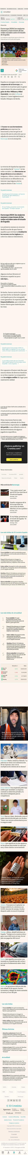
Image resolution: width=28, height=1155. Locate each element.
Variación (14, 665)
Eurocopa (21, 22)
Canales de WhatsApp (13, 1116)
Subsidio (7, 1096)
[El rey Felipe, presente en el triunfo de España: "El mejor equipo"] (5, 519)
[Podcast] (9, 1113)
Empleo (23, 1087)
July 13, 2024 (13, 269)
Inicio (14, 1153)
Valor (25, 665)
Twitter (18, 183)
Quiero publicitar (16, 459)
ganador (21, 474)
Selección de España (6, 478)
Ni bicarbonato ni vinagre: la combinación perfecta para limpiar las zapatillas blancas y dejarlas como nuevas (13, 561)
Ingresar (25, 1153)
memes (17, 169)
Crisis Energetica (21, 1091)
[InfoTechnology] (18, 1113)
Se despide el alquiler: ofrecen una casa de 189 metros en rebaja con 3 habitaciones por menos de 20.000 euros (14, 583)
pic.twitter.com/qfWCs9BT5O (13, 336)
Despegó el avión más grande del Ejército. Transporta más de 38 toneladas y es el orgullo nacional (14, 568)
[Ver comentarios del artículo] (19, 77)
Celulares (14, 1087)
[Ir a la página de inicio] (2, 12)
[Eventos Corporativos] (15, 1110)
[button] (24, 979)
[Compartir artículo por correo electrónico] (15, 77)
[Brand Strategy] (23, 1110)
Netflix (4, 1087)
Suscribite (23, 1116)
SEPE (3, 1091)
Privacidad (14, 1134)
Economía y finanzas (16, 15)
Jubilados (20, 8)
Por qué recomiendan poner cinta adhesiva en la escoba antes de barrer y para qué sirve (14, 554)
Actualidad (14, 22)
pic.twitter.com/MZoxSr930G (8, 284)
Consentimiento (14, 1137)
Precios (11, 1091)
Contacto (4, 1116)
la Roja (17, 94)
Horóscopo (20, 1096)
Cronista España (5, 22)
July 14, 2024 (4, 415)
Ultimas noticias (4, 15)
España (21, 478)
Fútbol (15, 478)
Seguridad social (12, 8)
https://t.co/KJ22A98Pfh (7, 266)
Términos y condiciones (14, 1131)
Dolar (8, 1153)
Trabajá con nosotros (14, 1123)
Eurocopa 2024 (12, 474)
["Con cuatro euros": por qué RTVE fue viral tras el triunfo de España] (5, 492)
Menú (3, 1153)
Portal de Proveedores (18, 1120)
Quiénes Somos (8, 1120)
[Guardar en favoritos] (2, 70)
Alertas (19, 1153)
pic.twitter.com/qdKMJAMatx (19, 438)
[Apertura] (6, 1110)
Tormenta (3, 8)
